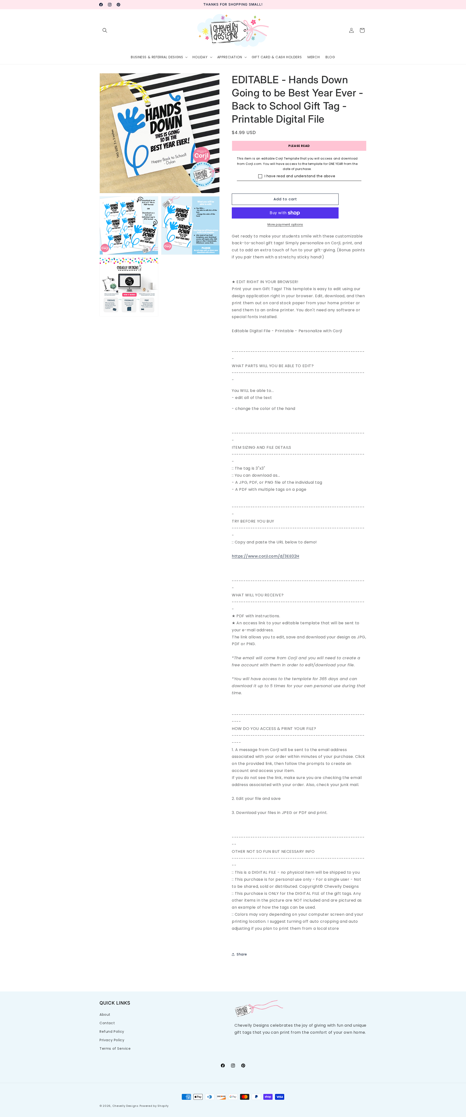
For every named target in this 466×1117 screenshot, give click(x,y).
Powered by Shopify (154, 1106)
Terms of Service (115, 1048)
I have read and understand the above (300, 176)
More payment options (285, 224)
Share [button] (242, 954)
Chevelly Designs (125, 1106)
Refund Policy (112, 1031)
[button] (105, 30)
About (105, 1014)
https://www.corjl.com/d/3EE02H (265, 556)
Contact (107, 1023)
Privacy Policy (112, 1040)
